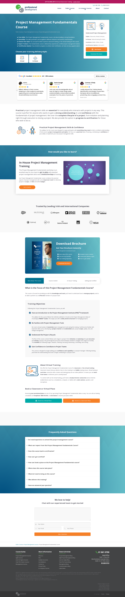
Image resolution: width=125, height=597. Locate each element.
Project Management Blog (65, 555)
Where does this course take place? (40, 468)
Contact (106, 8)
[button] (108, 90)
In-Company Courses (85, 8)
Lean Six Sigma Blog (64, 560)
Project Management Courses (31, 32)
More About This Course (34, 281)
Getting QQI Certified (90, 281)
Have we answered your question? (40, 485)
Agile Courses (19, 558)
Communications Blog (64, 566)
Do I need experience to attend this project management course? (50, 440)
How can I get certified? (36, 457)
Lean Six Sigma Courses (22, 560)
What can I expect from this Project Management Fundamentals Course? (53, 445)
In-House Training (72, 281)
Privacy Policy (42, 566)
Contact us (41, 564)
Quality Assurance (43, 560)
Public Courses (69, 8)
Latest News (62, 568)
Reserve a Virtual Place (45, 400)
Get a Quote (27, 187)
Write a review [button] (100, 76)
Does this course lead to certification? (41, 451)
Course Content (53, 281)
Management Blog (64, 564)
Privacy (107, 594)
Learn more (76, 2)
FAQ (40, 558)
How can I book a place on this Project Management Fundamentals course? (54, 462)
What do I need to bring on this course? (41, 474)
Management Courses (21, 564)
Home (59, 8)
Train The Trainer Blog (64, 562)
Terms (102, 594)
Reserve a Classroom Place (83, 400)
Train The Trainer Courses (22, 562)
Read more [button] (39, 97)
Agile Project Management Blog (67, 558)
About (98, 8)
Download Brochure (96, 54)
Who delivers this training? (37, 480)
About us (41, 555)
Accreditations (42, 562)
